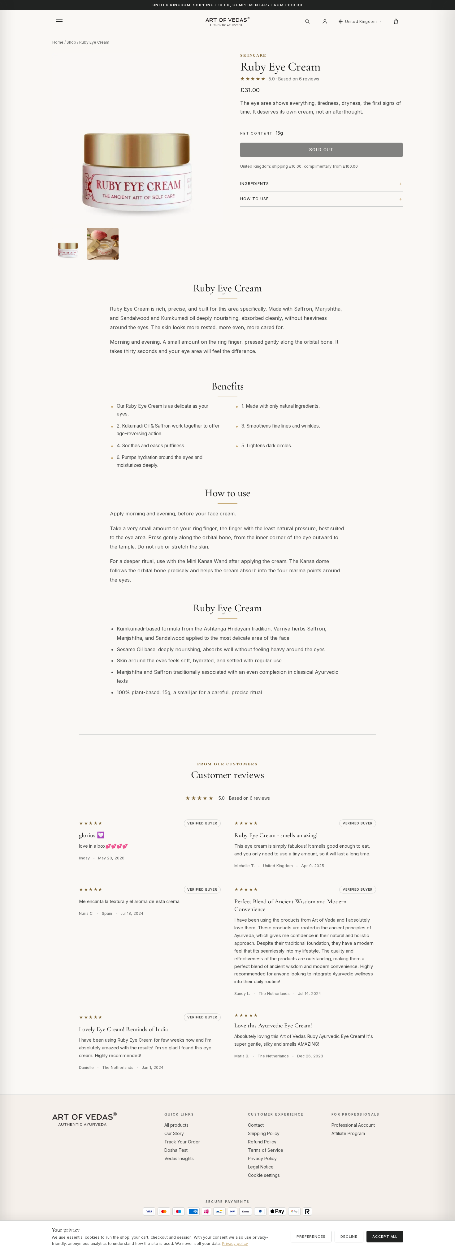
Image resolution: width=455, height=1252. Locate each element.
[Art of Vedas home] (227, 21)
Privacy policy (235, 1243)
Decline (349, 1236)
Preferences (311, 1236)
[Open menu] (59, 21)
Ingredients (254, 183)
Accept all (384, 1236)
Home (57, 42)
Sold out (321, 149)
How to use (254, 198)
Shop (71, 42)
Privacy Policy (262, 1158)
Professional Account (353, 1125)
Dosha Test (176, 1150)
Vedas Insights (179, 1158)
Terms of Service (265, 1150)
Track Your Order (182, 1141)
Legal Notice (261, 1166)
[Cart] (396, 21)
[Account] (325, 21)
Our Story (174, 1133)
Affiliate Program (348, 1133)
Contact (256, 1125)
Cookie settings (264, 1175)
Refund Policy (262, 1141)
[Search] (307, 21)
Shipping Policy (264, 1133)
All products (176, 1125)
